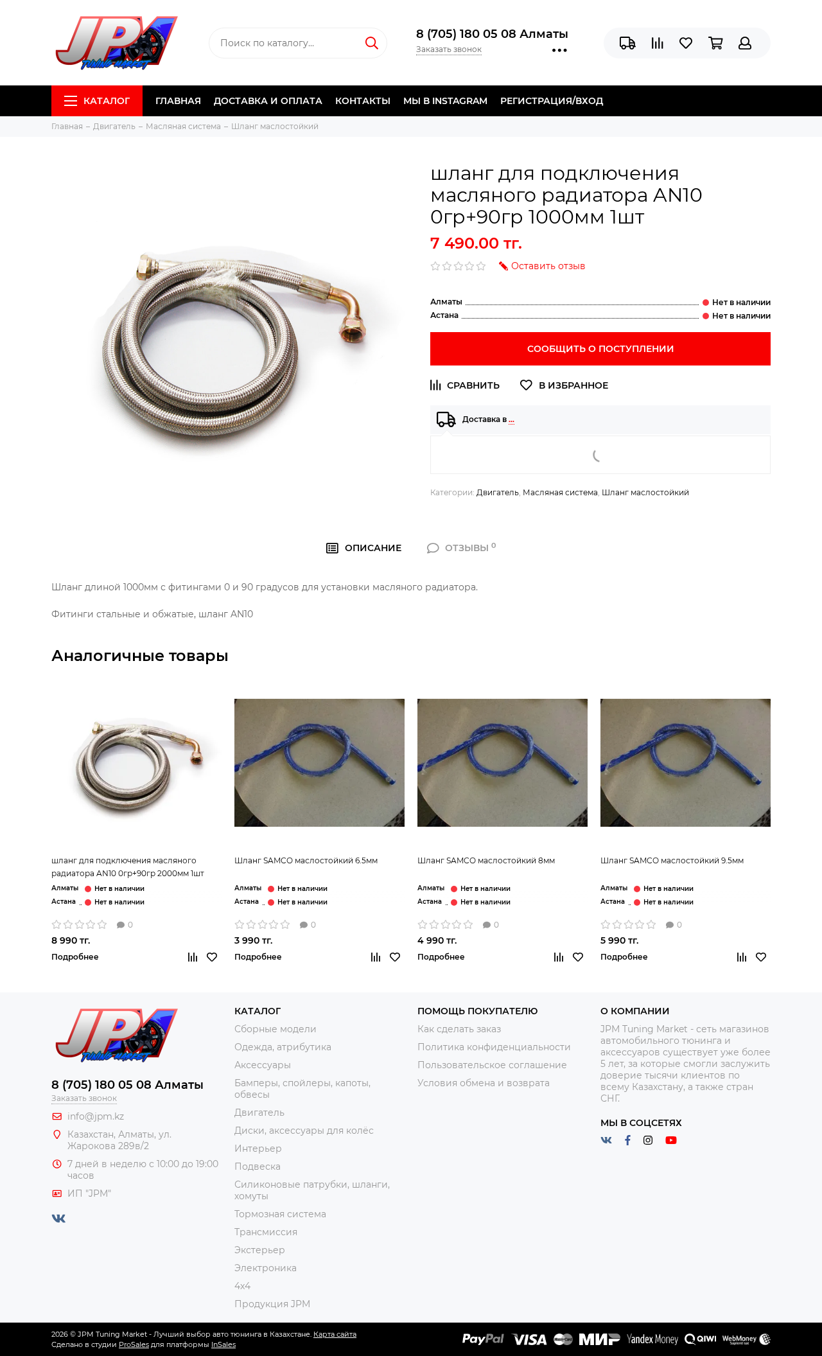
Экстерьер (259, 1250)
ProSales (134, 1344)
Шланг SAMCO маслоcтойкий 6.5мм (306, 860)
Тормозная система (280, 1214)
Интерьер (258, 1148)
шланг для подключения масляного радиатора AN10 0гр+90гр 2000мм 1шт (127, 867)
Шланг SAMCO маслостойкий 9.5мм (672, 860)
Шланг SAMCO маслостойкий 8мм (486, 860)
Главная (178, 101)
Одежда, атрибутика (282, 1047)
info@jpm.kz (95, 1116)
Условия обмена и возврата (483, 1083)
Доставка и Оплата (268, 101)
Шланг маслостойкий (645, 492)
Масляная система (560, 492)
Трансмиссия (265, 1232)
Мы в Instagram (445, 101)
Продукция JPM (272, 1304)
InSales (223, 1344)
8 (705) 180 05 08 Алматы (492, 34)
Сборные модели (275, 1029)
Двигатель (498, 492)
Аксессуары (262, 1065)
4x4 (242, 1286)
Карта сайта (334, 1334)
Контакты (362, 101)
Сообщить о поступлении (600, 349)
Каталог (106, 101)
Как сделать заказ (459, 1029)
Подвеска (257, 1166)
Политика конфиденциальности (494, 1047)
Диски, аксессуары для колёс (304, 1130)
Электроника (265, 1268)
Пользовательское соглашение (492, 1065)
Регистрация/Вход (551, 101)
